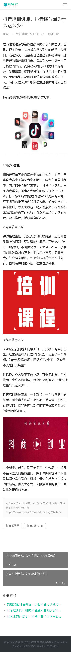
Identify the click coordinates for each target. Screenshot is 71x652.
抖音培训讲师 (35, 525)
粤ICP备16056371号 (48, 646)
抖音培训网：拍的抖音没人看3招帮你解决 (34, 610)
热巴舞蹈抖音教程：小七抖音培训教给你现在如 (34, 604)
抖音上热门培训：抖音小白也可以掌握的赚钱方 (34, 616)
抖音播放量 (12, 525)
